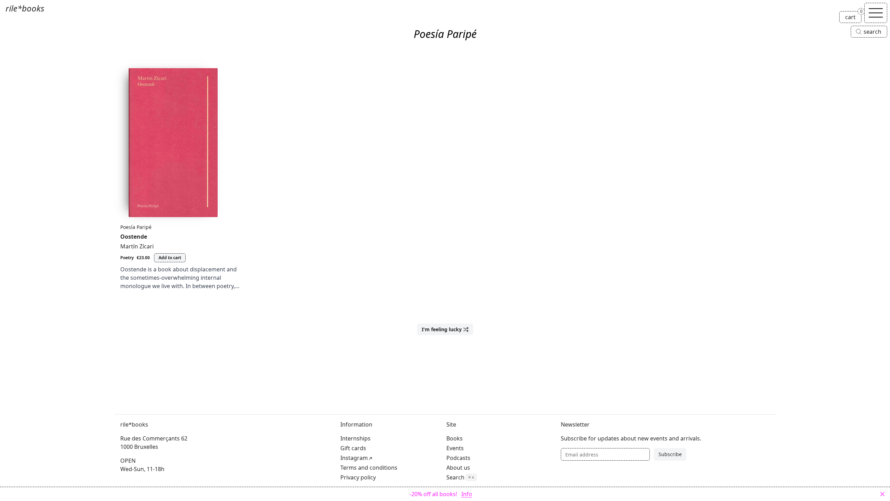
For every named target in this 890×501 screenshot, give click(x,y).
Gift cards (353, 448)
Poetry (127, 258)
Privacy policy (358, 477)
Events (455, 448)
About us (458, 467)
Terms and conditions (368, 467)
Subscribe (670, 454)
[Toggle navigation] (875, 13)
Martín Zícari (137, 246)
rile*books (25, 8)
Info (466, 494)
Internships (355, 438)
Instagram (354, 458)
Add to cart (170, 258)
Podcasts (458, 458)
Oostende (133, 236)
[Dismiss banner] (882, 494)
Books (454, 438)
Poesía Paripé (136, 227)
